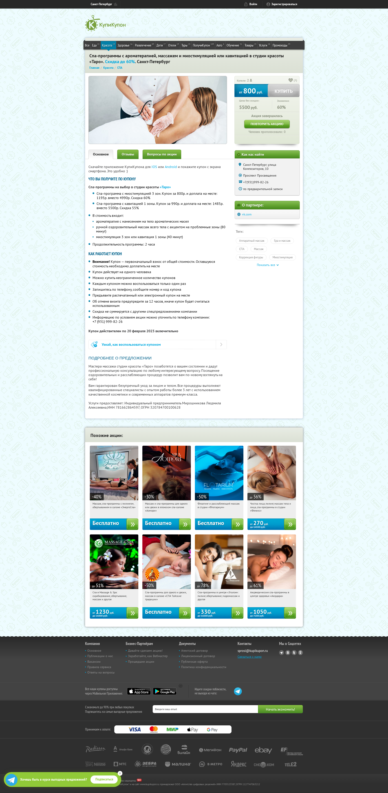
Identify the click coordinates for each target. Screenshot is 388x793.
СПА (242, 249)
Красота (108, 45)
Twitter (294, 652)
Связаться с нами (250, 657)
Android (171, 166)
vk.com (246, 214)
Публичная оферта (194, 662)
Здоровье (124, 45)
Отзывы (128, 154)
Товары (250, 45)
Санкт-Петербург (101, 4)
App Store (139, 691)
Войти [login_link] (253, 4)
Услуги (264, 45)
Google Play (164, 691)
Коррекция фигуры (251, 257)
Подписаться (104, 779)
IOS (155, 166)
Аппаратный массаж (252, 240)
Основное (101, 154)
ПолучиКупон (203, 45)
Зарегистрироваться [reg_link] (284, 4)
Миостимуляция (283, 257)
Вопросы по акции (162, 154)
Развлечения (144, 45)
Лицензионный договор (198, 656)
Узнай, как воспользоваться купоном (131, 344)
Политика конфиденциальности (203, 667)
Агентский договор (194, 651)
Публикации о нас (100, 656)
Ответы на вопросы (101, 672)
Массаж (259, 249)
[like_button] (291, 80)
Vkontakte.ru (287, 652)
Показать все (266, 265)
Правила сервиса (99, 667)
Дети (161, 45)
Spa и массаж (282, 240)
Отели (173, 45)
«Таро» (165, 187)
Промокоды (281, 45)
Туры (185, 45)
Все (87, 45)
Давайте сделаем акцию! (145, 651)
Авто (220, 45)
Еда (95, 45)
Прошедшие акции (141, 662)
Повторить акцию (267, 124)
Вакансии (94, 662)
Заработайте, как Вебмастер (148, 656)
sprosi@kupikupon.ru (253, 651)
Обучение (234, 45)
